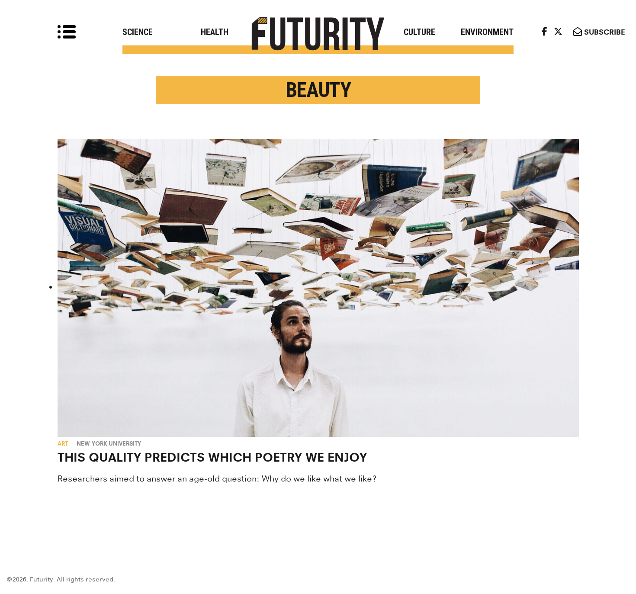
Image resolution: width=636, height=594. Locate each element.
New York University (109, 443)
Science (137, 32)
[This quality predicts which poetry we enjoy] (318, 288)
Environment (487, 32)
